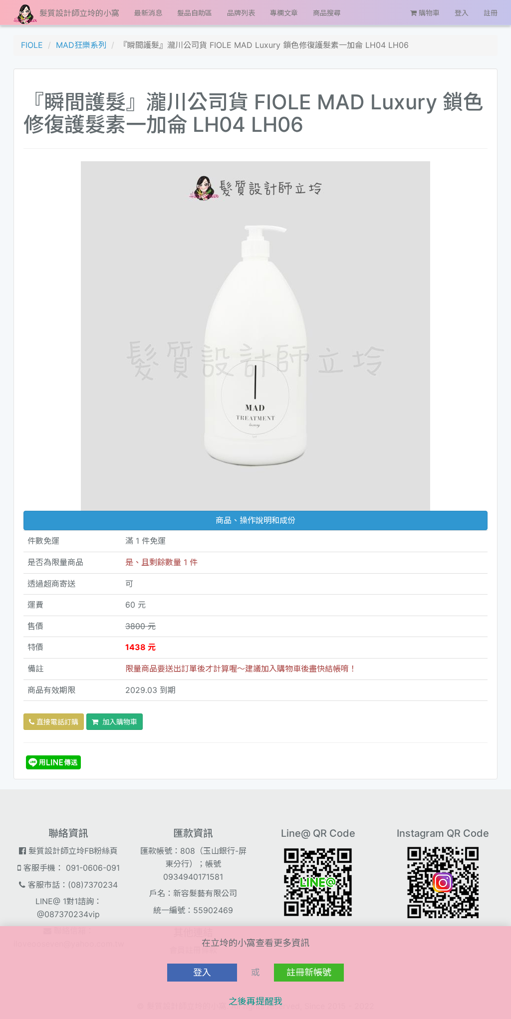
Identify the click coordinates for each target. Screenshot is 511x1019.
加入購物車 (117, 721)
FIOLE (32, 45)
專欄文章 (284, 12)
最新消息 (148, 12)
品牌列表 (241, 12)
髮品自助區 (194, 12)
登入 (462, 12)
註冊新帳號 (308, 972)
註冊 (491, 12)
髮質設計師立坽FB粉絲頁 (72, 851)
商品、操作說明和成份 (255, 520)
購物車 (428, 12)
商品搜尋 (327, 12)
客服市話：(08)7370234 (71, 885)
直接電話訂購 (56, 721)
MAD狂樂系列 (81, 45)
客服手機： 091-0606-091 (70, 868)
